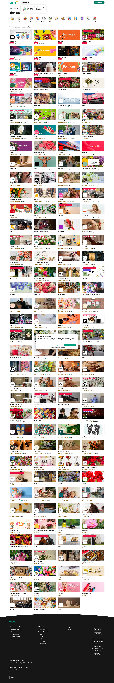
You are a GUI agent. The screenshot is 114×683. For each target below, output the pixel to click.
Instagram (70, 629)
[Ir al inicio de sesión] (14, 2)
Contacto (43, 639)
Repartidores (16, 634)
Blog (43, 636)
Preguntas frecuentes (43, 631)
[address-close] (43, 7)
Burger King (19, 663)
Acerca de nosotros (43, 629)
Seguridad (43, 641)
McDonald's (12, 663)
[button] (12, 19)
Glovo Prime (43, 634)
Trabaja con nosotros (16, 629)
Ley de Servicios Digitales (98, 650)
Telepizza (33, 663)
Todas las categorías (15, 671)
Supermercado (13, 669)
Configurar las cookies (97, 648)
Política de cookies (98, 643)
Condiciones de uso (98, 639)
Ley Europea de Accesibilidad (98, 654)
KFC (24, 663)
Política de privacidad (97, 641)
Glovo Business (16, 636)
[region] (57, 19)
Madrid (11, 8)
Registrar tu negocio (16, 631)
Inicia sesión (43, 643)
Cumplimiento (97, 646)
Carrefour (27, 663)
